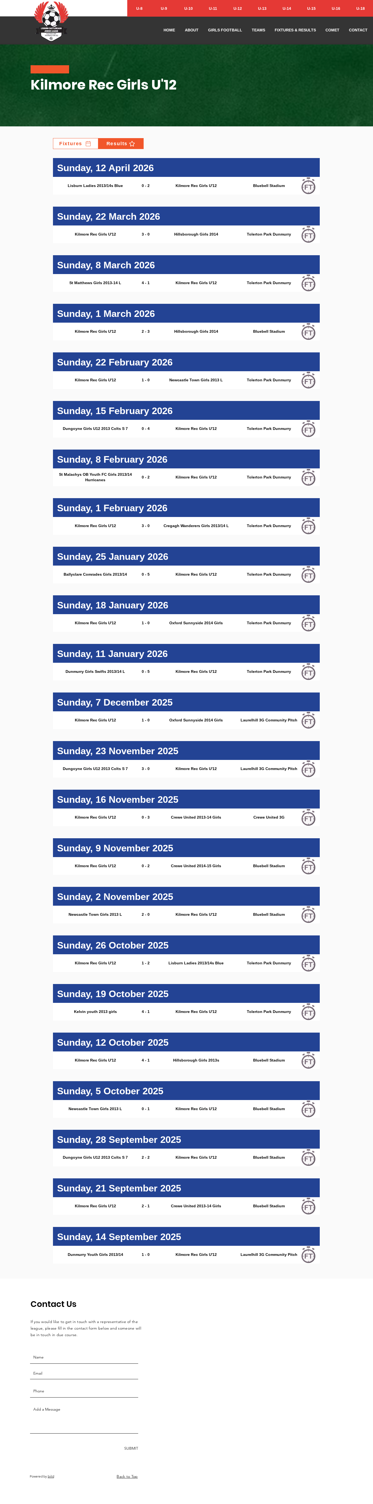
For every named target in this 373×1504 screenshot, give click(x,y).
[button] (191, 30)
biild (51, 1476)
